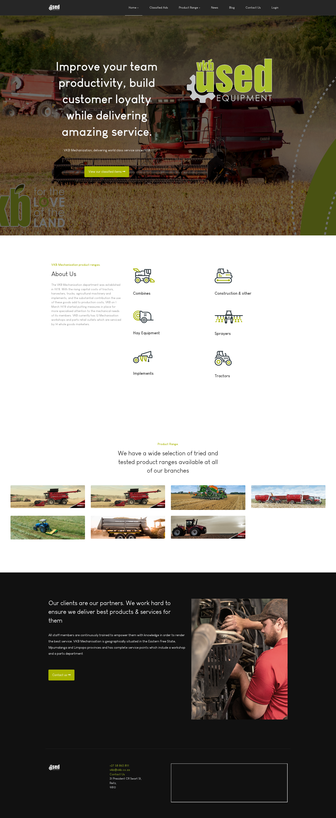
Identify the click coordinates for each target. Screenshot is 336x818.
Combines (141, 293)
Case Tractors (188, 526)
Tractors (222, 376)
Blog (232, 7)
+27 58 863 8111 (119, 765)
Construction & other (233, 293)
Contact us (60, 675)
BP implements (109, 526)
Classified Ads (159, 7)
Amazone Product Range (196, 497)
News (214, 7)
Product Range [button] (188, 7)
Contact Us (253, 7)
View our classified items (105, 171)
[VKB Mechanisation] (54, 7)
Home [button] (132, 7)
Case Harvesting (109, 495)
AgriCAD (264, 495)
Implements (143, 373)
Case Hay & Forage (31, 495)
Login (275, 7)
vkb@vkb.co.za (120, 769)
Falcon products (28, 526)
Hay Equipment (146, 333)
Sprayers (223, 333)
